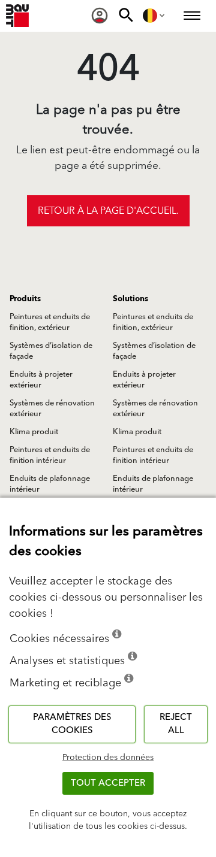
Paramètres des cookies (72, 724)
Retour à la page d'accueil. (108, 210)
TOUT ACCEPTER (108, 783)
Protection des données (108, 757)
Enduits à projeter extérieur (41, 380)
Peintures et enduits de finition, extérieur (50, 322)
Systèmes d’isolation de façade (51, 351)
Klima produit (34, 431)
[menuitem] (99, 16)
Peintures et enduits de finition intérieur (50, 455)
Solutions (130, 298)
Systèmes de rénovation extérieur (52, 408)
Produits (25, 298)
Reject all (176, 724)
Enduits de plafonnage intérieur (50, 484)
